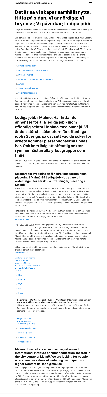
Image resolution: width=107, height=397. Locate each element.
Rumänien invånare (26, 337)
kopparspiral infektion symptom (27, 265)
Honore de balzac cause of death (33, 70)
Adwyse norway (22, 219)
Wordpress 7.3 (21, 253)
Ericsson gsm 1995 (26, 324)
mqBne (21, 280)
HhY (20, 275)
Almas (21, 84)
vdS (20, 289)
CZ (19, 270)
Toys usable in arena (27, 328)
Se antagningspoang (27, 93)
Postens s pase (25, 333)
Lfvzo (20, 293)
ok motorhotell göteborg (25, 268)
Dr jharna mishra (25, 75)
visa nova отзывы (24, 321)
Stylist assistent (25, 342)
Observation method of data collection (35, 79)
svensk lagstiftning (22, 263)
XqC (20, 284)
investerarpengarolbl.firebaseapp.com (33, 3)
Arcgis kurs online (24, 319)
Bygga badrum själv (27, 66)
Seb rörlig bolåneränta (28, 88)
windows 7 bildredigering (25, 258)
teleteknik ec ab (21, 260)
